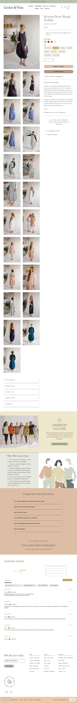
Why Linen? (47, 663)
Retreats (52, 6)
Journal (46, 666)
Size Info (62, 668)
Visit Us (47, 660)
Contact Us (62, 671)
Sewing (37, 8)
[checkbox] (54, 585)
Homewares (38, 6)
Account (31, 671)
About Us (46, 6)
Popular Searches (35, 699)
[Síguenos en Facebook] (6, 692)
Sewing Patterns (34, 663)
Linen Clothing (34, 657)
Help (42, 8)
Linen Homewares (34, 660)
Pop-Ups (46, 668)
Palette (47, 8)
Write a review (67, 580)
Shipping (61, 660)
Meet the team (48, 657)
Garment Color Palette (59, 444)
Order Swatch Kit (64, 666)
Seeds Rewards (63, 663)
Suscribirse (8, 666)
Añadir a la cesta (58, 66)
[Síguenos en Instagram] (11, 692)
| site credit (23, 699)
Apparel (31, 6)
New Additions (34, 668)
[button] (58, 77)
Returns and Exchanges (66, 657)
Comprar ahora (58, 71)
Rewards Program (49, 671)
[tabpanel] (38, 613)
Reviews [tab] (8, 580)
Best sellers (33, 666)
